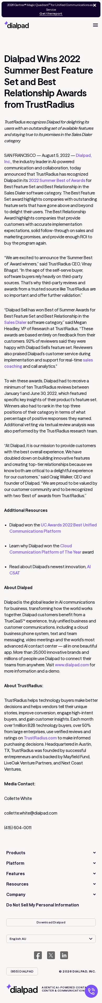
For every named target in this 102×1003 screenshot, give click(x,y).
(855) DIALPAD (22, 971)
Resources (17, 884)
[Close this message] (93, 5)
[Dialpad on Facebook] (38, 955)
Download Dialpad (51, 922)
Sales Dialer (15, 322)
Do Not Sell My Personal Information (42, 904)
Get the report (50, 13)
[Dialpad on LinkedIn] (64, 955)
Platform (15, 863)
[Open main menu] (95, 25)
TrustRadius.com (40, 737)
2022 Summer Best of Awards (57, 180)
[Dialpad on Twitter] (51, 955)
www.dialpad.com (72, 664)
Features (15, 873)
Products (15, 852)
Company (15, 894)
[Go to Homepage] (16, 25)
